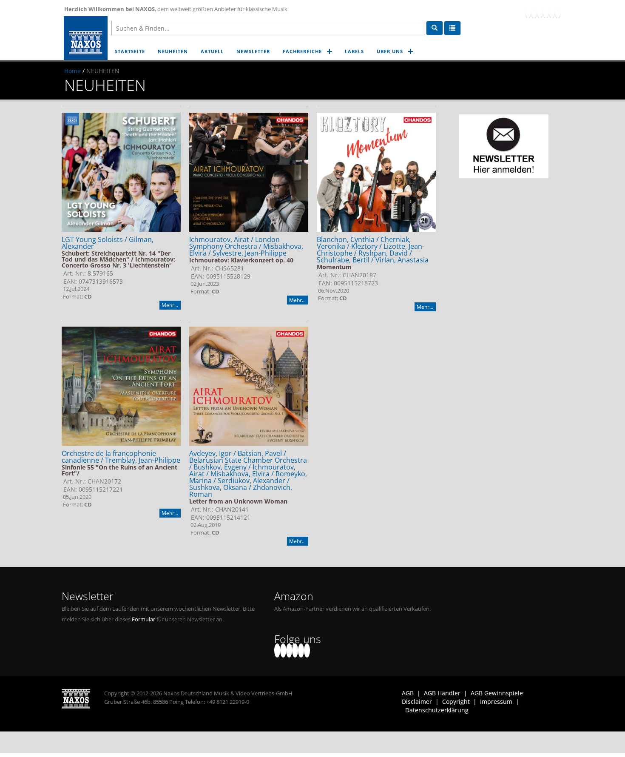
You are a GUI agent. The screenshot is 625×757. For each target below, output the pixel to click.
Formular (143, 619)
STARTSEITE (130, 51)
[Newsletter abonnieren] (503, 146)
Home (72, 71)
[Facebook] (528, 11)
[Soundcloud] (546, 11)
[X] (534, 11)
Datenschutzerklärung (437, 710)
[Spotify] (558, 11)
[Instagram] (552, 11)
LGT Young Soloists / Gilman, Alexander (107, 243)
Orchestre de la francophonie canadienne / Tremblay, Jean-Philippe (121, 457)
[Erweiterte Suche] (452, 28)
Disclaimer (417, 701)
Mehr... (170, 305)
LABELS (354, 51)
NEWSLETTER (253, 51)
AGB (408, 693)
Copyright (456, 701)
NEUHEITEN (173, 51)
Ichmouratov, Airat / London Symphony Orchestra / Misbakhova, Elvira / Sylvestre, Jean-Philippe (246, 246)
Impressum (496, 701)
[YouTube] (540, 11)
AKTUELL (212, 51)
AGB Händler (442, 693)
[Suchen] (434, 28)
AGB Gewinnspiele (497, 693)
